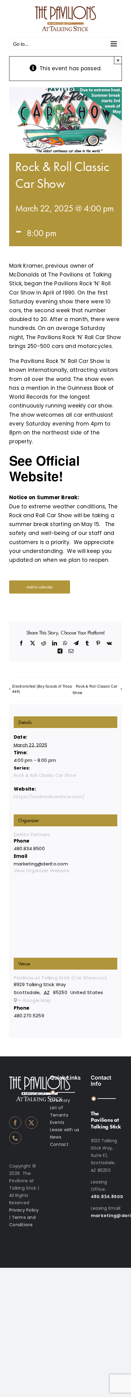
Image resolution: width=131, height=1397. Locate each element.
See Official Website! (44, 468)
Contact (59, 1144)
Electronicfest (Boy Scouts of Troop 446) (42, 688)
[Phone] (15, 1138)
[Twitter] (31, 1123)
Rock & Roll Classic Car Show (95, 689)
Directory (60, 1100)
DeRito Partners (32, 834)
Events (57, 1122)
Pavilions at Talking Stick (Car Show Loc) (60, 978)
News (55, 1137)
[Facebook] (15, 1123)
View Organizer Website (42, 870)
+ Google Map (34, 1000)
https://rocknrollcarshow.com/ (49, 796)
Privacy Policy (24, 1210)
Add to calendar (40, 587)
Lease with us (64, 1130)
